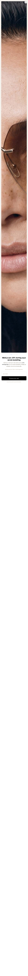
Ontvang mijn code (14, 378)
